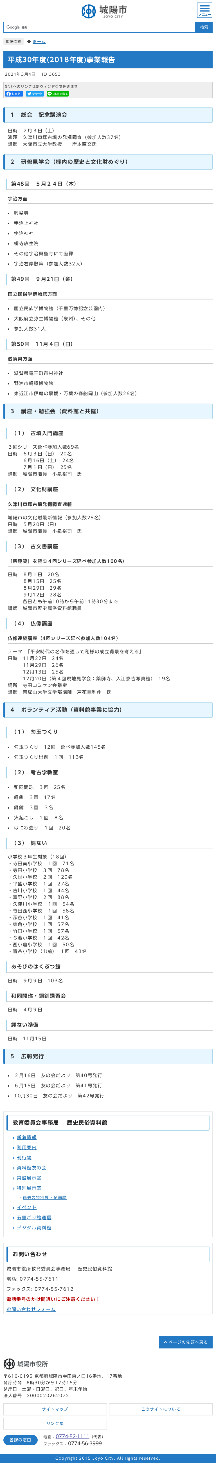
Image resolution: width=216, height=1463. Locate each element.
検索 (204, 27)
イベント (27, 1207)
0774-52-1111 (72, 1436)
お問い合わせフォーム (31, 1309)
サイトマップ (55, 1409)
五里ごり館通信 (34, 1217)
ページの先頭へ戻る (188, 1342)
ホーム (39, 42)
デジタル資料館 (34, 1227)
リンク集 (55, 1424)
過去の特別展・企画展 (45, 1198)
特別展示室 (29, 1188)
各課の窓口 (21, 1440)
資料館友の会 (32, 1168)
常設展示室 (29, 1178)
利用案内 (27, 1147)
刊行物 (24, 1157)
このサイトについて (161, 1409)
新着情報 (27, 1137)
